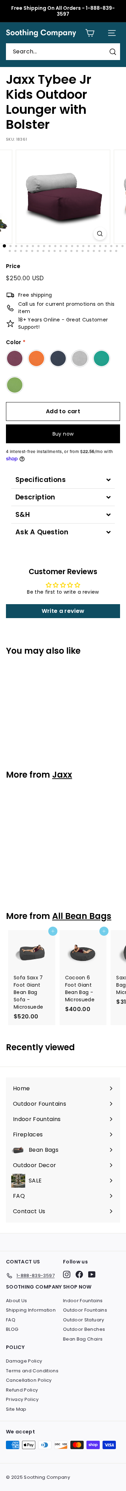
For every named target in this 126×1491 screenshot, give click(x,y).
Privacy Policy (22, 1399)
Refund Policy (22, 1390)
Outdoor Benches (84, 1329)
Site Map (16, 1409)
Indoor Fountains (83, 1300)
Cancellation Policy (29, 1380)
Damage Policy (24, 1361)
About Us (16, 1300)
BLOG (12, 1329)
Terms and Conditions (32, 1370)
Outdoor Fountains (85, 1310)
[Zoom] (99, 233)
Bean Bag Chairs (83, 1339)
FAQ (10, 1319)
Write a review (63, 611)
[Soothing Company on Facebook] (79, 1274)
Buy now (63, 433)
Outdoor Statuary (83, 1319)
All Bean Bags (81, 916)
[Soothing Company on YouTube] (92, 1274)
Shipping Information (31, 1310)
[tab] (63, 479)
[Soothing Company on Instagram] (66, 1274)
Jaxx (62, 774)
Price (13, 266)
